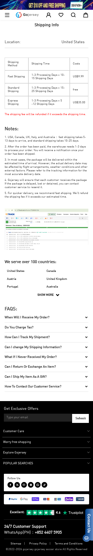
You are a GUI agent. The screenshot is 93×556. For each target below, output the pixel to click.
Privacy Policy (38, 543)
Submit (80, 418)
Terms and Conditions (68, 543)
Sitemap (16, 543)
